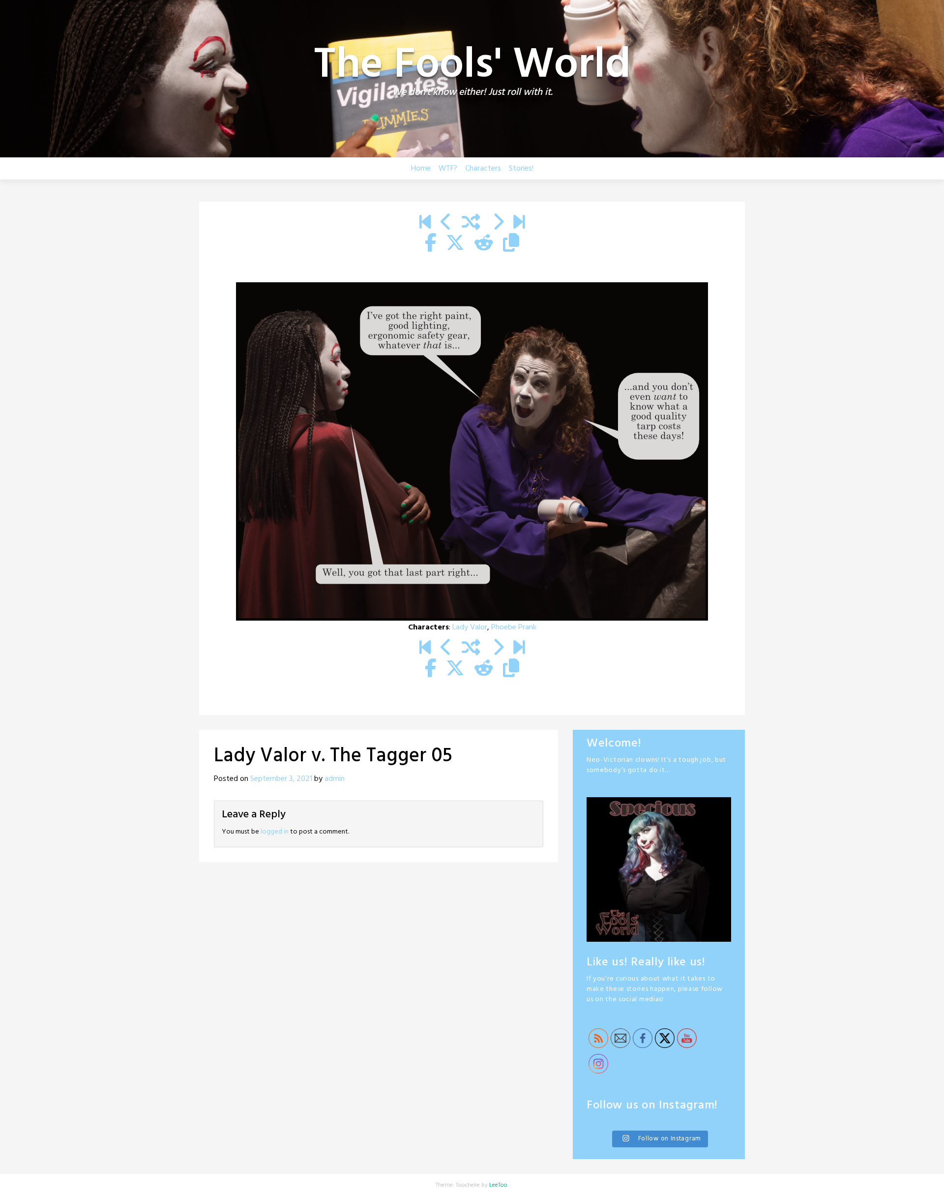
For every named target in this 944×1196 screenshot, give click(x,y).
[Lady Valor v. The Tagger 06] (497, 223)
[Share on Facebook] (430, 244)
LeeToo (498, 1185)
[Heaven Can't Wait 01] (425, 223)
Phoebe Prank (513, 627)
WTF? (448, 168)
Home (421, 168)
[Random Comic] (471, 223)
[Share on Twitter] (455, 244)
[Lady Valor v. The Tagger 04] (446, 223)
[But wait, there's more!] (519, 223)
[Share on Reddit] (483, 244)
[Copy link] (511, 244)
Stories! (521, 168)
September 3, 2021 (281, 779)
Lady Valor (469, 627)
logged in (275, 831)
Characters (483, 168)
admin (334, 779)
